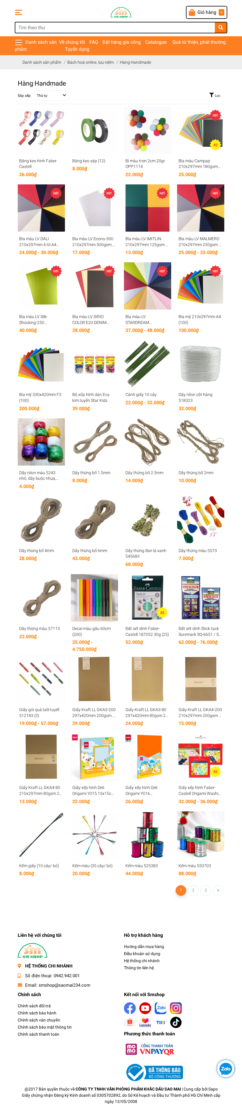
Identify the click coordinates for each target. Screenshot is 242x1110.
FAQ (93, 42)
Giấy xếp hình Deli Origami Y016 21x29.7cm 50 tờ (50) (144, 793)
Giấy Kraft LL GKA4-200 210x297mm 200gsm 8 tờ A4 (200, 715)
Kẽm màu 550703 (195, 865)
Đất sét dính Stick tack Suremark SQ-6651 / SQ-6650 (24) (201, 634)
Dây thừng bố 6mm (89, 550)
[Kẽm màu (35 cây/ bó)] (94, 835)
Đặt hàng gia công (121, 42)
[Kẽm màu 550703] (200, 835)
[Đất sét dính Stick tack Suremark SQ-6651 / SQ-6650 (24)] (200, 597)
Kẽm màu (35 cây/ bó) (92, 865)
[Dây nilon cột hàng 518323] (200, 363)
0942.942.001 (67, 975)
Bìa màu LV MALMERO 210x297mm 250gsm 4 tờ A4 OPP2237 (200, 244)
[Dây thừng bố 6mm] (94, 519)
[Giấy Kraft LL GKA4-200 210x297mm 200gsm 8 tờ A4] (200, 679)
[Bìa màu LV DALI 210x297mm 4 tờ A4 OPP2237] (41, 208)
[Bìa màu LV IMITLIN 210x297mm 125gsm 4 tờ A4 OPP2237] (147, 208)
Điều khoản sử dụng (142, 953)
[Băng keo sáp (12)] (94, 130)
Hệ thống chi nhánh (142, 960)
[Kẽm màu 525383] (147, 835)
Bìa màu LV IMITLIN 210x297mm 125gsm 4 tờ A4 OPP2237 (146, 244)
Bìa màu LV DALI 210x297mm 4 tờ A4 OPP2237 (37, 244)
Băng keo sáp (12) (88, 160)
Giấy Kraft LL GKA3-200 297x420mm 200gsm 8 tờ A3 (94, 715)
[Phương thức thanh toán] (149, 1049)
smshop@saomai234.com (64, 985)
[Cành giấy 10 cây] (147, 363)
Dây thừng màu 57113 (39, 628)
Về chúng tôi (72, 42)
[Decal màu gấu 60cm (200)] (94, 597)
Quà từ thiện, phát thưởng (199, 42)
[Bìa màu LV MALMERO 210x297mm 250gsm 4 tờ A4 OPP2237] (200, 208)
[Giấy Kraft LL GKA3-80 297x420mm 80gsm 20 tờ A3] (147, 679)
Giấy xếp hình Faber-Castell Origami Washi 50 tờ (198, 793)
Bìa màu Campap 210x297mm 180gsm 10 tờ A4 (198, 166)
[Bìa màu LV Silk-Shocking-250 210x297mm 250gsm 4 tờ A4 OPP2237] (41, 286)
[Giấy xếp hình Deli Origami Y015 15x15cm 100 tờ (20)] (94, 756)
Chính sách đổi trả (34, 1005)
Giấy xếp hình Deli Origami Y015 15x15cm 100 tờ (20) (93, 793)
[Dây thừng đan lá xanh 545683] (147, 519)
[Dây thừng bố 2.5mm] (147, 442)
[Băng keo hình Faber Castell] (41, 130)
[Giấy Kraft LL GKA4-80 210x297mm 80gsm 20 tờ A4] (41, 756)
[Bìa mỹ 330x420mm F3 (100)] (41, 363)
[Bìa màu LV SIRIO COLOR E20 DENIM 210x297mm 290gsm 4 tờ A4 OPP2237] (94, 286)
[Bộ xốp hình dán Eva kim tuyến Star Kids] (94, 363)
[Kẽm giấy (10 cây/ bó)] (41, 835)
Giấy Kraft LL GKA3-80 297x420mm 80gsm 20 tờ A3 (146, 715)
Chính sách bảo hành (37, 1013)
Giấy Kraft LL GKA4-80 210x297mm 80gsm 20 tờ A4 (40, 793)
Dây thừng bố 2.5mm (144, 472)
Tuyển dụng (77, 49)
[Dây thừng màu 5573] (200, 519)
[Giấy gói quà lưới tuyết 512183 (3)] (41, 679)
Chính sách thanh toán (38, 1034)
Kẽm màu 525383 (141, 865)
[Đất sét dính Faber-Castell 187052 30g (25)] (147, 597)
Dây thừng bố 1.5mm (91, 472)
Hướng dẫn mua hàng (144, 946)
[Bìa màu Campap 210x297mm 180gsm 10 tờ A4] (200, 130)
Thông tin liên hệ (139, 967)
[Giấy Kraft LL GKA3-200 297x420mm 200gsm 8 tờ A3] (94, 679)
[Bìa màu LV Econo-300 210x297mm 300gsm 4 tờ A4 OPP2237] (94, 208)
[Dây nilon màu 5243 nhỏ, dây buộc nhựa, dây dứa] (41, 442)
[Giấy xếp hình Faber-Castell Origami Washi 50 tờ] (200, 756)
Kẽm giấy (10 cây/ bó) (39, 865)
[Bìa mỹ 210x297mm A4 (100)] (200, 286)
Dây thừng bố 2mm (196, 472)
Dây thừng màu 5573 (198, 550)
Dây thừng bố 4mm (36, 550)
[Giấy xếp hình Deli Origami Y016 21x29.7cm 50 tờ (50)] (147, 756)
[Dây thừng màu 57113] (41, 597)
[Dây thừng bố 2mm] (200, 442)
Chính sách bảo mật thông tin (45, 1027)
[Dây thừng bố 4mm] (41, 519)
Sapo (213, 1089)
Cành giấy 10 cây (141, 394)
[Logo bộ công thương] (153, 1072)
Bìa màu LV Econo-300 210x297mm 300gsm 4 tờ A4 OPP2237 (93, 244)
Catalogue (155, 42)
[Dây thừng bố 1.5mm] (94, 442)
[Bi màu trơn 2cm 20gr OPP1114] (147, 130)
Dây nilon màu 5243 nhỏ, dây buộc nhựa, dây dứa (37, 478)
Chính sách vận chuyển (39, 1020)
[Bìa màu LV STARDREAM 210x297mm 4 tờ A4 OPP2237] (147, 286)
